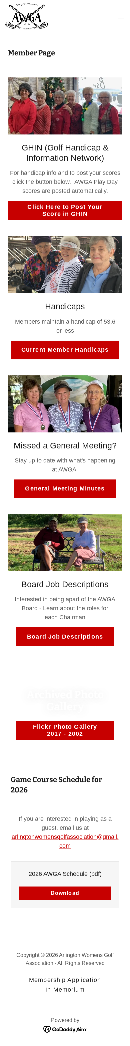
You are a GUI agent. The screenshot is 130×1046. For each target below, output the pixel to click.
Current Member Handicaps (65, 349)
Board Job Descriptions (65, 636)
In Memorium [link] (64, 989)
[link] (26, 16)
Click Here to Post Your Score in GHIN (64, 210)
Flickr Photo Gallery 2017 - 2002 (65, 730)
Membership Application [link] (65, 980)
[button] (120, 16)
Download (65, 893)
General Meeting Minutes (65, 488)
